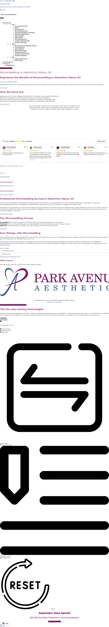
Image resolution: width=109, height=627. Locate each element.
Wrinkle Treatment (21, 42)
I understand (3, 318)
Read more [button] (32, 160)
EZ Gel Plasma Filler (21, 31)
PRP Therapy (19, 37)
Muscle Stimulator (21, 50)
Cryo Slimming (20, 47)
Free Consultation (6, 182)
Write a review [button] (101, 141)
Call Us (2, 626)
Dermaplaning (19, 29)
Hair (13, 57)
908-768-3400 (4, 245)
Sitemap (50, 302)
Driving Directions (6, 191)
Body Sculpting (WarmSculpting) (26, 45)
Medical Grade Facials (22, 34)
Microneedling (19, 36)
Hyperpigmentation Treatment (25, 32)
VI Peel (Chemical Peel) (22, 40)
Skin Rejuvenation (21, 39)
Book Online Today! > (7, 185)
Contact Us (6, 63)
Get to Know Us (8, 62)
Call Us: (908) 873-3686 (7, 1)
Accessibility (58, 302)
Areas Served (10, 65)
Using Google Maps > (7, 194)
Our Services (7, 23)
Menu (2, 18)
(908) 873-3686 (5, 4)
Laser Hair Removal (21, 58)
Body (13, 44)
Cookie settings (4, 319)
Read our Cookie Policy (92, 315)
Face (13, 24)
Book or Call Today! (54, 621)
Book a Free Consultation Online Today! (13, 305)
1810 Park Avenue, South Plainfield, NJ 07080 (15, 7)
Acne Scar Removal (21, 26)
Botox (17, 27)
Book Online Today (6, 68)
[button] (108, 154)
